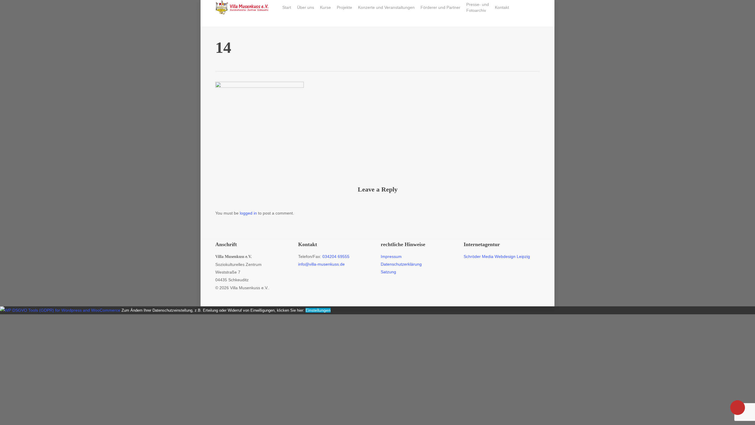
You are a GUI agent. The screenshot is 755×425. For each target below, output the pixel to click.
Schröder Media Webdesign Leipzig (497, 256)
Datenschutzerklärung (401, 264)
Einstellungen (318, 310)
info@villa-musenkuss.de (321, 264)
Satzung (388, 271)
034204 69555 (335, 256)
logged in (248, 213)
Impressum (391, 256)
